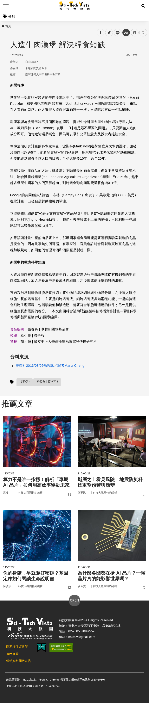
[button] (143, 6)
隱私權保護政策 (17, 646)
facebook (100, 32)
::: (3, 25)
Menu (6, 6)
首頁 (8, 26)
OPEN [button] (74, 600)
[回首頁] (74, 6)
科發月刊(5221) (47, 381)
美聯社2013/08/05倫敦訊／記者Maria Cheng (50, 365)
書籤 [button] (143, 32)
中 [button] (126, 32)
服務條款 (12, 654)
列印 (135, 32)
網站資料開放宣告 (18, 661)
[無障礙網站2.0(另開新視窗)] (61, 647)
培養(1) (24, 381)
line (116, 32)
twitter (109, 32)
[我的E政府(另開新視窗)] (41, 647)
